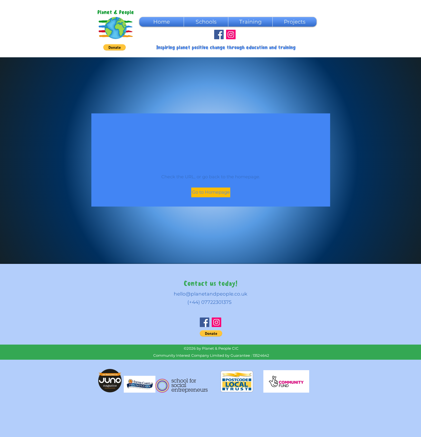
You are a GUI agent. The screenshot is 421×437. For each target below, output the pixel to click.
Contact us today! (210, 283)
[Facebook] (219, 34)
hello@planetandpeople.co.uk (210, 294)
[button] (114, 47)
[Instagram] (231, 34)
